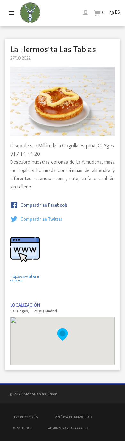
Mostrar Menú (11, 13)
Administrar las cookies (68, 428)
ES (114, 12)
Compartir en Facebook (43, 205)
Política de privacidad (73, 417)
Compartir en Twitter (41, 219)
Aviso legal (22, 428)
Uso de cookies (25, 417)
